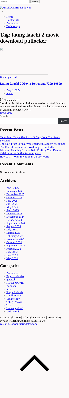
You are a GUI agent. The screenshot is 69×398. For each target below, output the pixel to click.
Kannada (11, 285)
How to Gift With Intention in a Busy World (24, 156)
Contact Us (12, 19)
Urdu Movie (13, 311)
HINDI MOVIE (15, 282)
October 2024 (14, 219)
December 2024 (15, 216)
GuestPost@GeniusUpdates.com (18, 323)
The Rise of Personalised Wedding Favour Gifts (27, 147)
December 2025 (15, 194)
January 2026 (14, 191)
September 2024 (15, 223)
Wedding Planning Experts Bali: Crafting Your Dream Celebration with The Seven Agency (30, 152)
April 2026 (12, 187)
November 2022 (15, 239)
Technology (13, 26)
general (10, 279)
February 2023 (14, 235)
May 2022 (12, 258)
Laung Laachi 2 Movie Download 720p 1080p (31, 83)
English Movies (15, 276)
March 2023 (13, 232)
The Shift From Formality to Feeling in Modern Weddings (32, 143)
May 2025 (12, 207)
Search (4, 116)
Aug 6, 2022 (13, 90)
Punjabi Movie (14, 292)
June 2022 (12, 255)
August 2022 (13, 248)
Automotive (13, 23)
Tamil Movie (13, 295)
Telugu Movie (14, 301)
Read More (6, 112)
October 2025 (14, 197)
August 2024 (13, 226)
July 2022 (12, 251)
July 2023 (12, 229)
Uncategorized (8, 77)
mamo (9, 93)
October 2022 (14, 242)
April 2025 (12, 210)
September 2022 (15, 245)
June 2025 (12, 203)
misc (9, 289)
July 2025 (12, 200)
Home (9, 16)
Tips (8, 305)
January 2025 (14, 213)
